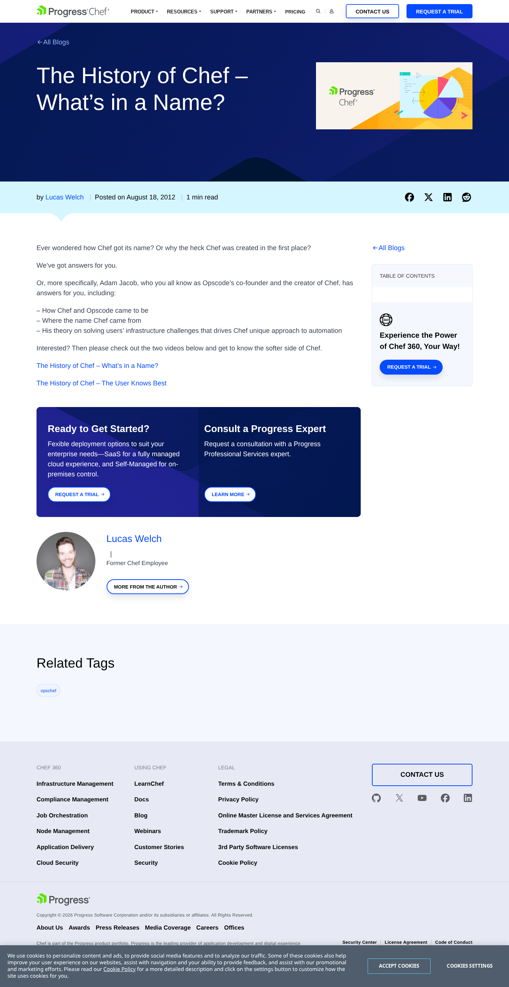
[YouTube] (422, 799)
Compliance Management (72, 800)
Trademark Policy (243, 831)
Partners (259, 12)
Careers (207, 928)
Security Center (359, 942)
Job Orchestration (62, 816)
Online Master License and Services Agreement (285, 816)
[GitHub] (376, 799)
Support (222, 12)
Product (142, 12)
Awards (79, 928)
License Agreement (406, 942)
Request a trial (409, 367)
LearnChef (149, 784)
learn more (228, 494)
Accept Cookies (399, 965)
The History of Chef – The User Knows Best (102, 383)
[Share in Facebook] (411, 197)
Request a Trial (439, 12)
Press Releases (117, 928)
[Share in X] (430, 197)
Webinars (148, 831)
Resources (182, 12)
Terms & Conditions (246, 784)
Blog (141, 816)
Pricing (295, 12)
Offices (234, 928)
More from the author (145, 587)
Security (146, 863)
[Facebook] (445, 799)
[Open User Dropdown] (331, 11)
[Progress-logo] (63, 900)
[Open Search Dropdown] (318, 11)
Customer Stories (159, 847)
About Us (50, 928)
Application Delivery (65, 847)
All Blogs (56, 42)
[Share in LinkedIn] (449, 197)
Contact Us (372, 12)
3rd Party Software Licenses (258, 847)
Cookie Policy (237, 863)
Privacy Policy (238, 800)
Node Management (63, 831)
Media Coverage (168, 928)
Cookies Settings (470, 965)
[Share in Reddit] (466, 197)
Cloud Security (58, 863)
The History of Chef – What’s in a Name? (97, 365)
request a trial (77, 494)
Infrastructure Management (75, 784)
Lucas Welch (134, 538)
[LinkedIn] (468, 799)
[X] (399, 799)
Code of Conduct (453, 942)
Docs (142, 800)
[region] (254, 966)
